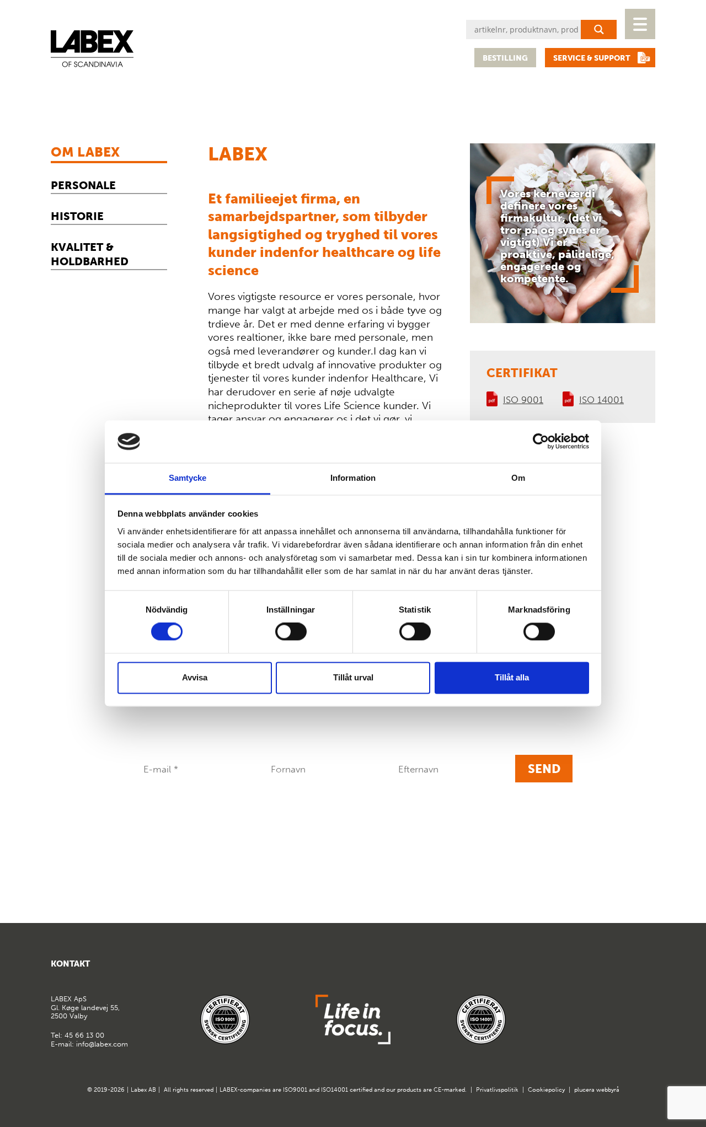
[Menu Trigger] (640, 24)
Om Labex (85, 152)
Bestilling (505, 58)
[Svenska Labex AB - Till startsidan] (92, 48)
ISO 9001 (523, 399)
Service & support (591, 58)
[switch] (291, 632)
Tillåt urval (353, 677)
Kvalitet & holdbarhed (90, 254)
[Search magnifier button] (599, 29)
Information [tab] (353, 477)
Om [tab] (518, 477)
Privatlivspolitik (497, 1089)
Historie (77, 216)
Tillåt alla (512, 677)
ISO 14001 (601, 399)
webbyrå (607, 1089)
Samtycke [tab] (188, 477)
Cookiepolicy (546, 1089)
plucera (584, 1089)
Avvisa (194, 677)
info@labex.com (102, 1044)
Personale (83, 185)
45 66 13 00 (84, 1035)
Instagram (646, 968)
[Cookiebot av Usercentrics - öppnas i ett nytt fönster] (541, 441)
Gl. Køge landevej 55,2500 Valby (85, 1007)
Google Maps (618, 968)
